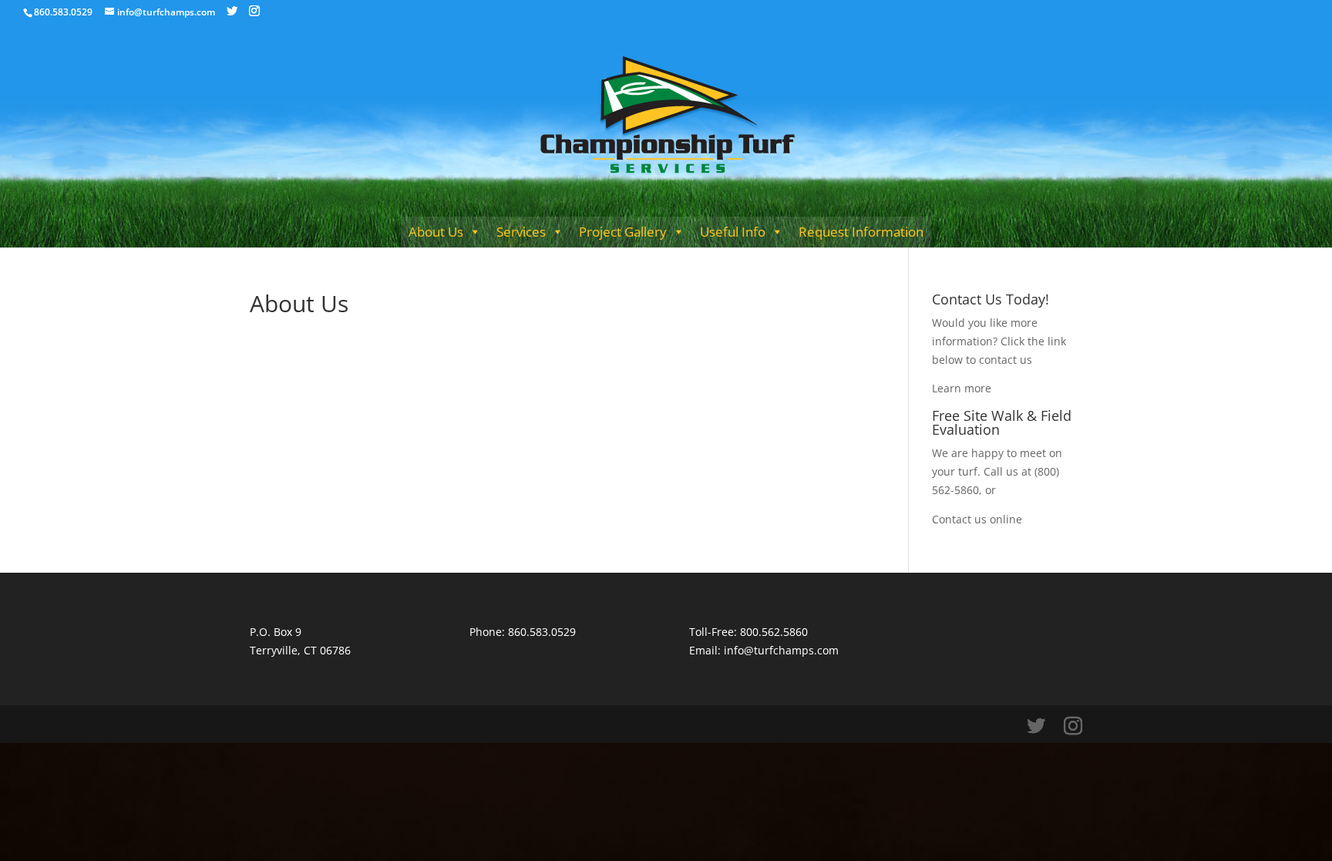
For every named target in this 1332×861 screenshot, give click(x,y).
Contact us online (977, 519)
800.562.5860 (774, 631)
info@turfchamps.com (781, 650)
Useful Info (732, 231)
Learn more (961, 388)
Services (521, 231)
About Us (436, 231)
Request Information (861, 231)
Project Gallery (623, 231)
